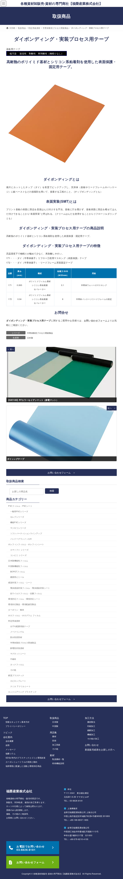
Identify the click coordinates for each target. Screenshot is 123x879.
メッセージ (11, 749)
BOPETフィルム (17, 571)
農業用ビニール (17, 577)
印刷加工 (91, 726)
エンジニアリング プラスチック (22, 691)
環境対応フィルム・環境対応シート (24, 599)
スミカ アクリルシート (20, 686)
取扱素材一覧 (58, 759)
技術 (54, 740)
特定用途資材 (14, 620)
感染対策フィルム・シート (20, 582)
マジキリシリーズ (18, 527)
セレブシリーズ (17, 517)
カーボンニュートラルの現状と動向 (21, 761)
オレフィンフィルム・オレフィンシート (26, 544)
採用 (8, 745)
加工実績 (56, 744)
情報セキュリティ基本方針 (17, 721)
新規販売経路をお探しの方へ (100, 749)
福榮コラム (11, 753)
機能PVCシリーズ (18, 522)
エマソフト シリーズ (19, 549)
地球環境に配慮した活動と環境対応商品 (23, 766)
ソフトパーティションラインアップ (26, 533)
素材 (54, 736)
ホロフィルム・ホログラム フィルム (24, 615)
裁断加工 (91, 730)
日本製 (30, 337)
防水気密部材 (16, 637)
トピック (7, 732)
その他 (13, 670)
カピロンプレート (18, 681)
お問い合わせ (92, 744)
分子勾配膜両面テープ (20, 626)
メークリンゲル (17, 631)
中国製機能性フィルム (18, 566)
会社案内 (7, 737)
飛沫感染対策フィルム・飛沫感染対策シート (30, 588)
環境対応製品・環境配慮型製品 (22, 604)
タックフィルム (17, 664)
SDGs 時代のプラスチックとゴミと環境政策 (25, 757)
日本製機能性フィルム (18, 560)
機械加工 (91, 734)
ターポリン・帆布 (16, 609)
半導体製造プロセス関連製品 (40, 333)
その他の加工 (93, 738)
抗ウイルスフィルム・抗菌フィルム (26, 593)
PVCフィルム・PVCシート (20, 506)
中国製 (55, 726)
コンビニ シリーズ (18, 555)
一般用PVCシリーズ (19, 511)
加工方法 (89, 718)
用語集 (53, 732)
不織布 (13, 659)
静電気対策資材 (17, 648)
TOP (5, 718)
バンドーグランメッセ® (21, 538)
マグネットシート (18, 653)
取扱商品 (54, 718)
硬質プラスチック (16, 675)
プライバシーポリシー (15, 726)
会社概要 (10, 741)
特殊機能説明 (58, 763)
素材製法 (91, 721)
